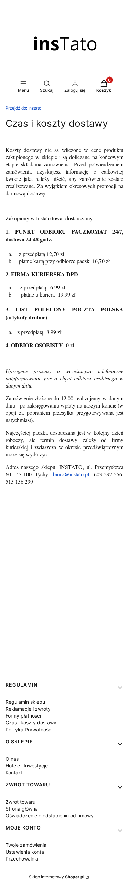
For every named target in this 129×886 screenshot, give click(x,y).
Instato (23, 108)
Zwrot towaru (20, 802)
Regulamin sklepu (25, 702)
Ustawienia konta (25, 852)
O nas (12, 759)
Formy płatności (23, 716)
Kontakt (14, 772)
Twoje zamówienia (26, 845)
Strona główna (22, 809)
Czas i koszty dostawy (31, 722)
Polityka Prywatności (29, 729)
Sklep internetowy (56, 876)
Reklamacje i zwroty (28, 709)
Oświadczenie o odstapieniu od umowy (50, 815)
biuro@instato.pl (71, 474)
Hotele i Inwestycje (27, 766)
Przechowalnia (22, 859)
